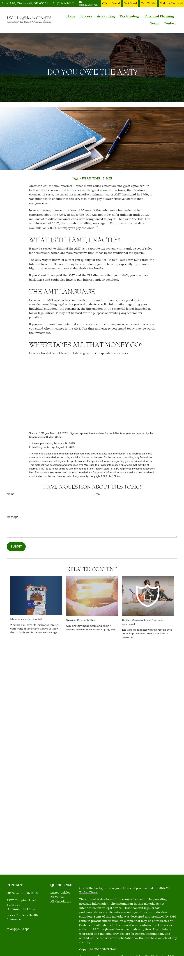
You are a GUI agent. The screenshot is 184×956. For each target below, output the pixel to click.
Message (12, 517)
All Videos (57, 897)
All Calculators (60, 901)
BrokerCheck (88, 892)
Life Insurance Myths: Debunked (26, 619)
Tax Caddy (148, 3)
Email (97, 494)
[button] (71, 16)
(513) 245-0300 (65, 4)
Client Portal (111, 3)
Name (10, 494)
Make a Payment (171, 3)
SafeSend (130, 3)
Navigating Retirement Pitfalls (80, 619)
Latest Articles (60, 892)
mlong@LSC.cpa (18, 929)
